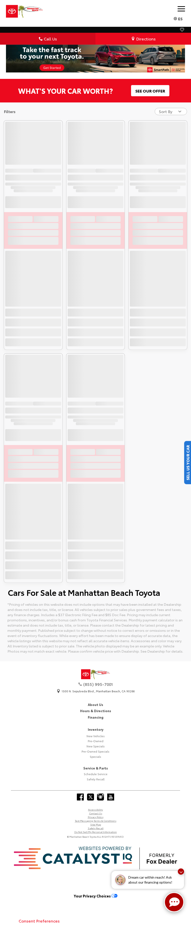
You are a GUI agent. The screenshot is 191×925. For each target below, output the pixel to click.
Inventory (95, 729)
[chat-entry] (174, 902)
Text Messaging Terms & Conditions (95, 821)
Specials (95, 757)
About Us (95, 704)
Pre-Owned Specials (95, 751)
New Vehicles (96, 736)
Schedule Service (95, 774)
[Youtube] (110, 797)
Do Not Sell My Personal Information (95, 832)
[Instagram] (100, 797)
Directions (146, 38)
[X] (90, 797)
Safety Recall (95, 779)
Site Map (95, 824)
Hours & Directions (95, 710)
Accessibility (95, 809)
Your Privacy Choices (92, 895)
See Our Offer (150, 91)
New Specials (96, 746)
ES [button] (180, 18)
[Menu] (181, 8)
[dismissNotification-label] (181, 871)
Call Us (50, 38)
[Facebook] (80, 797)
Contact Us (95, 813)
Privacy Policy (95, 817)
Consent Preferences (39, 921)
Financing (95, 717)
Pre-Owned (95, 741)
